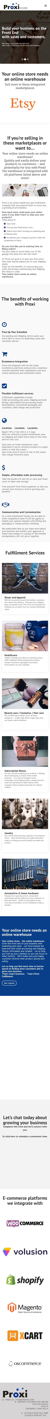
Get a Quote (9, 983)
